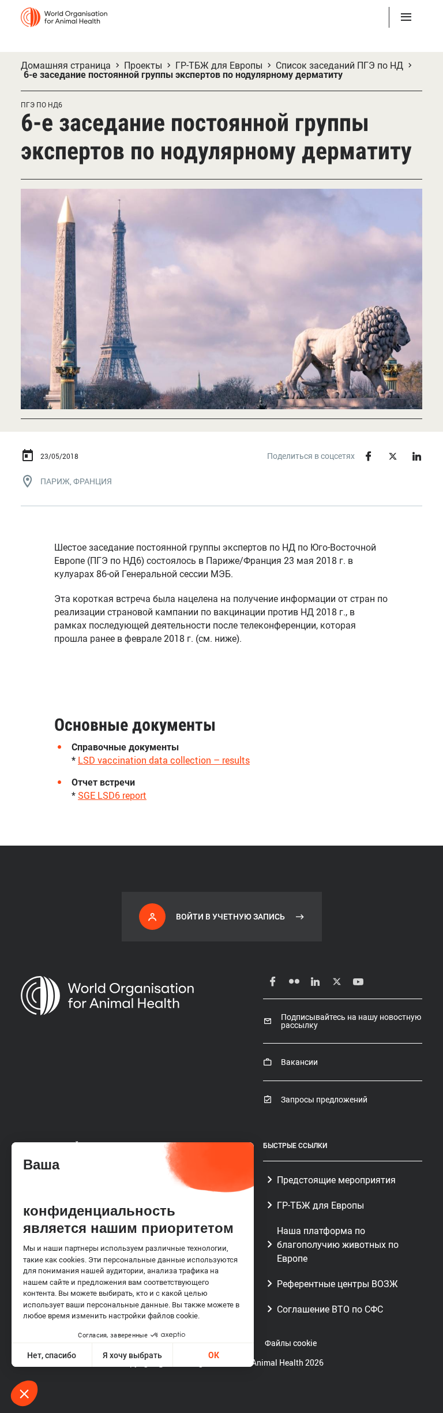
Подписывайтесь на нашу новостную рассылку (351, 1021)
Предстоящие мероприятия (336, 1179)
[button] (24, 1393)
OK (213, 1355)
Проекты (143, 65)
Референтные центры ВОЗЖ (337, 1283)
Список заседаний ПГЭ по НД (339, 65)
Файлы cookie (291, 1342)
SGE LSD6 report (112, 795)
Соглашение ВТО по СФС (330, 1309)
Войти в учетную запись (230, 916)
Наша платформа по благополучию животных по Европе (338, 1244)
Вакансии (299, 1062)
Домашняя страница (66, 65)
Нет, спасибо (51, 1355)
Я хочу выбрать (132, 1355)
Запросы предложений (324, 1099)
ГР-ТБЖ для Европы (218, 65)
